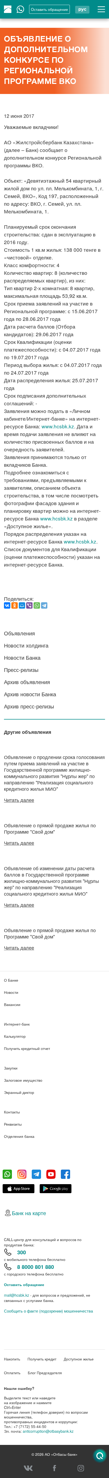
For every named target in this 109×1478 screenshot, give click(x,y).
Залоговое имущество (23, 1080)
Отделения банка (19, 1136)
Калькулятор (15, 1036)
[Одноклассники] (14, 605)
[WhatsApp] (37, 605)
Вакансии (12, 1004)
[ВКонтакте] (7, 605)
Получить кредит (42, 1359)
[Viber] (29, 605)
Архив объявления (27, 682)
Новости (11, 992)
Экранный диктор (19, 1092)
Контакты (12, 1112)
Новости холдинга (26, 645)
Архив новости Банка (30, 694)
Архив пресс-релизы (29, 706)
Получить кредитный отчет (27, 1048)
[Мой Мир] (22, 605)
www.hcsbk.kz (58, 426)
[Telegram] (44, 605)
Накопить (12, 1359)
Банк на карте (29, 1213)
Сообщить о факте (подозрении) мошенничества (48, 1311)
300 (21, 1252)
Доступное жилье (79, 1359)
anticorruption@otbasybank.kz (48, 1431)
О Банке (11, 980)
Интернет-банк (17, 1024)
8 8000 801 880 (35, 1266)
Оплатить (12, 1372)
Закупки (10, 1068)
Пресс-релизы (21, 669)
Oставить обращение (49, 9)
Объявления (19, 633)
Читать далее (19, 799)
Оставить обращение (24, 1284)
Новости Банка (22, 657)
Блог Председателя (45, 1372)
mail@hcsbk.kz (16, 1295)
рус (82, 9)
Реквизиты (13, 1124)
